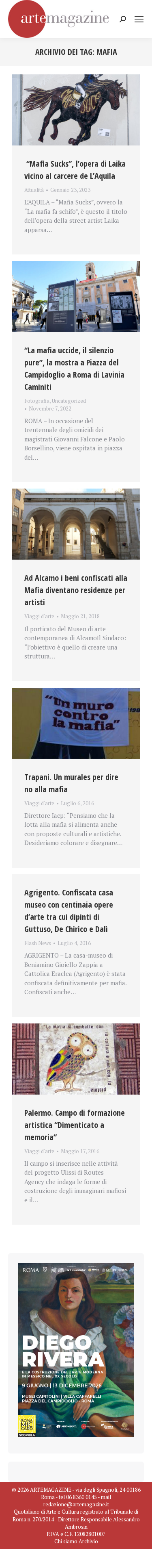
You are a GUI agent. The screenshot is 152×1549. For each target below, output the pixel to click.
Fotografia (36, 400)
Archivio (88, 1541)
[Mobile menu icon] (139, 19)
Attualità (34, 189)
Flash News (37, 943)
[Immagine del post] (76, 110)
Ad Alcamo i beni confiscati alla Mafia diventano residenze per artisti (75, 590)
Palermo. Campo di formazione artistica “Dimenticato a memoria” (74, 1125)
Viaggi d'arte (39, 616)
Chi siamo (65, 1541)
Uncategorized (69, 400)
